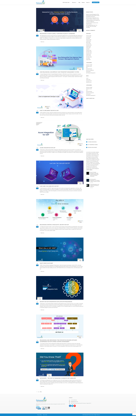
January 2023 (88, 43)
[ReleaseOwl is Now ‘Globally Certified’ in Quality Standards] (59, 20)
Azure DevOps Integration (95, 152)
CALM (93, 153)
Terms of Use (45, 414)
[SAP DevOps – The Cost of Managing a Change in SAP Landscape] (59, 364)
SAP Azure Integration (91, 159)
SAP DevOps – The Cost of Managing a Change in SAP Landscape (58, 378)
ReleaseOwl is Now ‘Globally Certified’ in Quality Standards (57, 33)
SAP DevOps (88, 71)
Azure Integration (88, 153)
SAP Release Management (90, 72)
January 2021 (88, 55)
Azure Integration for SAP (47, 147)
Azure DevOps (88, 152)
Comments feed (89, 80)
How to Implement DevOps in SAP (49, 110)
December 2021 (89, 51)
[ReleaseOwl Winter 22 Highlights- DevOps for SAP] (59, 211)
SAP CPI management (90, 70)
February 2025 (88, 39)
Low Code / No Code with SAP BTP (49, 186)
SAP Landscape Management (95, 163)
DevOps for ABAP (89, 64)
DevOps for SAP (89, 66)
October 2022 (88, 46)
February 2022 (88, 50)
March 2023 (88, 42)
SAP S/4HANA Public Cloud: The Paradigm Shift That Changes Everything (91, 26)
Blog (79, 2)
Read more (42, 41)
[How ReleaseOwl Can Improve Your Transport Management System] (59, 58)
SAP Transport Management (94, 168)
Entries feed (88, 79)
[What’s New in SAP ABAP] (59, 249)
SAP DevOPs (88, 163)
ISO (86, 67)
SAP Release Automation (90, 164)
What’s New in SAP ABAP (46, 263)
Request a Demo (96, 2)
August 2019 (88, 59)
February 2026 (88, 35)
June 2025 (88, 38)
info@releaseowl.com (74, 401)
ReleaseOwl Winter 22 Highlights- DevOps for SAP (54, 224)
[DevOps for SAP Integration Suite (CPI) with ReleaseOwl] (59, 288)
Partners (83, 2)
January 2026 (88, 37)
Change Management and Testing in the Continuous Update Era (94, 185)
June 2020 (88, 58)
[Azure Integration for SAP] (59, 134)
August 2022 (88, 47)
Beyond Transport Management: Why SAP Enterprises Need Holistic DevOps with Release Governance (92, 15)
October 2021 (88, 54)
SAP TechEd (92, 167)
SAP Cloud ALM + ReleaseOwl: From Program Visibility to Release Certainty (95, 180)
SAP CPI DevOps (89, 68)
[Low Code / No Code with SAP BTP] (59, 172)
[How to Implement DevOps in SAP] (59, 97)
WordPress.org (88, 82)
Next (40, 391)
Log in (87, 78)
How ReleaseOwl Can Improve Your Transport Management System (59, 72)
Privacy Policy (39, 414)
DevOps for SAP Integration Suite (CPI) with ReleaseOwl (56, 301)
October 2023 (88, 41)
